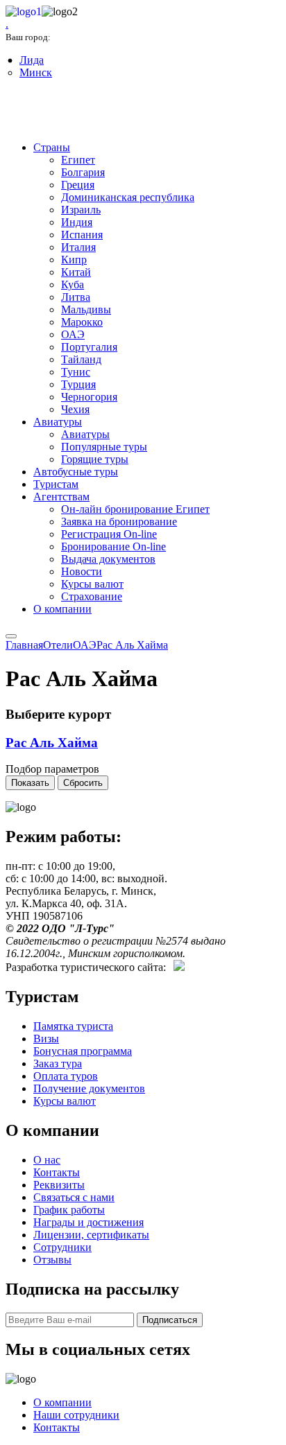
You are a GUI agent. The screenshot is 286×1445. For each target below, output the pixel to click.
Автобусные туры (75, 472)
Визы (46, 1038)
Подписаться (169, 1320)
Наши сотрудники (76, 1415)
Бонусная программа (82, 1051)
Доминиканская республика (127, 197)
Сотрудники (62, 1247)
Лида (31, 60)
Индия (76, 222)
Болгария (83, 172)
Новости (81, 571)
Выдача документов (108, 559)
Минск (35, 72)
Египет (78, 160)
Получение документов (89, 1088)
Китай (76, 272)
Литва (75, 297)
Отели (58, 645)
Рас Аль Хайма (132, 645)
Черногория (89, 397)
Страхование (91, 596)
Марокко (82, 322)
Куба (72, 284)
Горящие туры (94, 459)
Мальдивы (86, 309)
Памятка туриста (73, 1026)
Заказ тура (57, 1063)
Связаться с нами (74, 1197)
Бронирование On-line (113, 546)
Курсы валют (92, 584)
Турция (78, 384)
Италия (78, 247)
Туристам (55, 484)
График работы (69, 1210)
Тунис (75, 372)
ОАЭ (73, 334)
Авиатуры (57, 422)
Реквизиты (59, 1185)
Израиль (81, 210)
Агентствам (61, 496)
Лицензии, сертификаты (91, 1235)
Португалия (89, 347)
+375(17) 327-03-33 (64, 111)
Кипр (74, 259)
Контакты (56, 1172)
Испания (82, 234)
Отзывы (52, 1260)
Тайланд (81, 359)
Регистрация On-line (109, 534)
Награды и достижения (88, 1222)
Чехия (75, 409)
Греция (77, 185)
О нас (46, 1160)
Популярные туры (104, 447)
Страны (51, 147)
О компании (62, 609)
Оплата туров (65, 1076)
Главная (24, 645)
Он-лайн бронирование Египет (135, 509)
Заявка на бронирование (119, 521)
